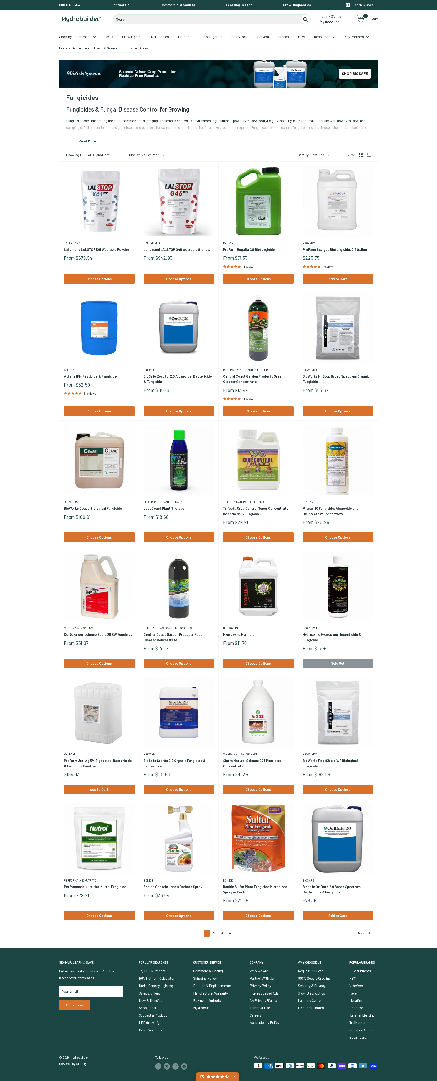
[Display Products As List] (369, 155)
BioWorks (310, 370)
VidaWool (356, 985)
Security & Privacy (311, 985)
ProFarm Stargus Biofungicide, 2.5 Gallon (335, 249)
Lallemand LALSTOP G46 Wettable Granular (178, 249)
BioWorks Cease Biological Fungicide (93, 508)
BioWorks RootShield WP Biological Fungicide (330, 763)
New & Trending (151, 1000)
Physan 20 (310, 502)
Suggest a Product (153, 1015)
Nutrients (185, 36)
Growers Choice (361, 1030)
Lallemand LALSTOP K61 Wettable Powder (96, 249)
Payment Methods (207, 1000)
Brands (283, 36)
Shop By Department (75, 36)
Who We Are (259, 971)
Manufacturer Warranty (210, 993)
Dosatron (356, 1007)
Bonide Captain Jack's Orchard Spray (173, 887)
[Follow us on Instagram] (175, 1066)
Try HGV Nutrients (152, 971)
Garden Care (80, 48)
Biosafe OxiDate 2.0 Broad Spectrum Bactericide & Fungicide (332, 889)
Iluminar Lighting (362, 1015)
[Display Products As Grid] (361, 155)
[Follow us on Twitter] (167, 1066)
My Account (202, 1007)
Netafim (355, 1000)
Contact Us (120, 5)
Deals (109, 36)
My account (329, 21)
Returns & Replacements (212, 985)
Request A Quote (310, 971)
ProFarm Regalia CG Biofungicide (249, 249)
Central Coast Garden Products (247, 370)
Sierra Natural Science (240, 754)
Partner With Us (262, 978)
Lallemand (72, 243)
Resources (322, 36)
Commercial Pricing (208, 971)
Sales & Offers (149, 993)
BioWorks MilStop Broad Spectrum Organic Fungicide (336, 379)
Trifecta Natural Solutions (243, 502)
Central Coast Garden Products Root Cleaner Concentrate (173, 637)
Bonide (148, 880)
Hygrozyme (231, 628)
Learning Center (239, 5)
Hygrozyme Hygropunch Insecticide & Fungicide (332, 637)
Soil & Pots (239, 36)
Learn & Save (363, 5)
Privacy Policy (260, 985)
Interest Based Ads (264, 993)
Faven (353, 993)
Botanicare (357, 1037)
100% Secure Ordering (314, 978)
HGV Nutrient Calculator (157, 978)
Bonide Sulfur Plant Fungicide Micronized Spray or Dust (255, 889)
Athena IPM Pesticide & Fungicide (90, 376)
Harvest (263, 36)
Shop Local (147, 1007)
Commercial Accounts (177, 5)
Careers (255, 1015)
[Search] (305, 19)
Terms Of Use (260, 1007)
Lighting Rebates (311, 1007)
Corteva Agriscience (79, 628)
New (301, 36)
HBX (352, 978)
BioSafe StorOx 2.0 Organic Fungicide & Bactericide (175, 763)
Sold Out (338, 663)
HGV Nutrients (360, 971)
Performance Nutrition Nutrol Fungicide (95, 887)
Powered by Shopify (72, 1064)
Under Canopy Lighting (156, 985)
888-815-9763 (69, 5)
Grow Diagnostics (297, 5)
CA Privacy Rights (263, 1000)
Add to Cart (337, 279)
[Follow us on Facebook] (158, 1066)
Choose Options (99, 279)
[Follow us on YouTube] (184, 1066)
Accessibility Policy (264, 1022)
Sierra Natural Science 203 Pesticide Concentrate (252, 763)
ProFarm (229, 243)
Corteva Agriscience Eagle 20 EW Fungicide (98, 634)
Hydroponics (159, 36)
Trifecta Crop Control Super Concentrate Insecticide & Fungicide (256, 511)
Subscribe (74, 1005)
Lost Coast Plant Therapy (163, 502)
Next (362, 933)
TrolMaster (357, 1022)
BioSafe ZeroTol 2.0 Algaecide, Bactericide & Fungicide (178, 379)
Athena (69, 370)
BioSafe (149, 370)
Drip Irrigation (211, 36)
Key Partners (354, 36)
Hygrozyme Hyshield (238, 634)
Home (63, 48)
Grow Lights (131, 36)
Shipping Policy (205, 978)
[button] (217, 1076)
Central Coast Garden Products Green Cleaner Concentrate (253, 379)
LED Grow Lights (152, 1022)
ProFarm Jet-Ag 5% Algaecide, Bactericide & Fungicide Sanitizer (98, 763)
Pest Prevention (151, 1030)
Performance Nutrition (81, 880)
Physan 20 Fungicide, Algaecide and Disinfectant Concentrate (330, 511)
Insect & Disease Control (111, 48)
